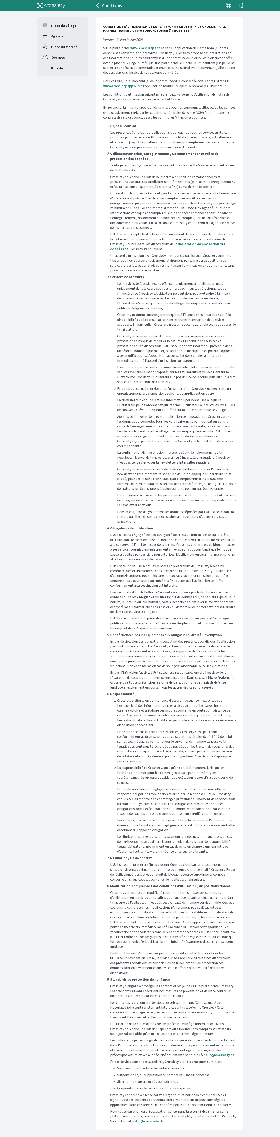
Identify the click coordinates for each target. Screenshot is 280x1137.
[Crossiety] (51, 5)
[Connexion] (240, 5)
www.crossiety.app (145, 48)
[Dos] (98, 5)
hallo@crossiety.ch (218, 1055)
